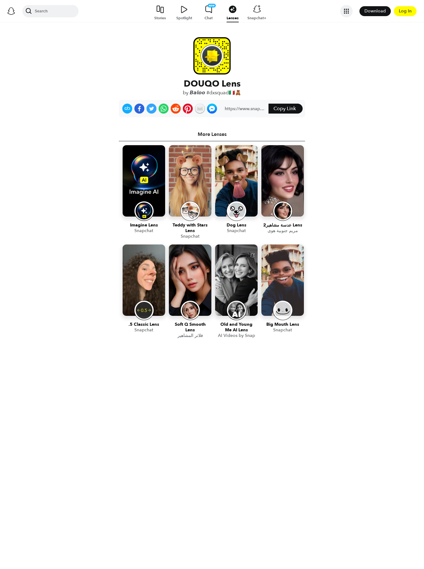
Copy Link (284, 108)
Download (375, 11)
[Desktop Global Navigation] (11, 11)
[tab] (212, 134)
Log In (405, 11)
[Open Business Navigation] (346, 11)
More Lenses (212, 134)
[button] (127, 109)
